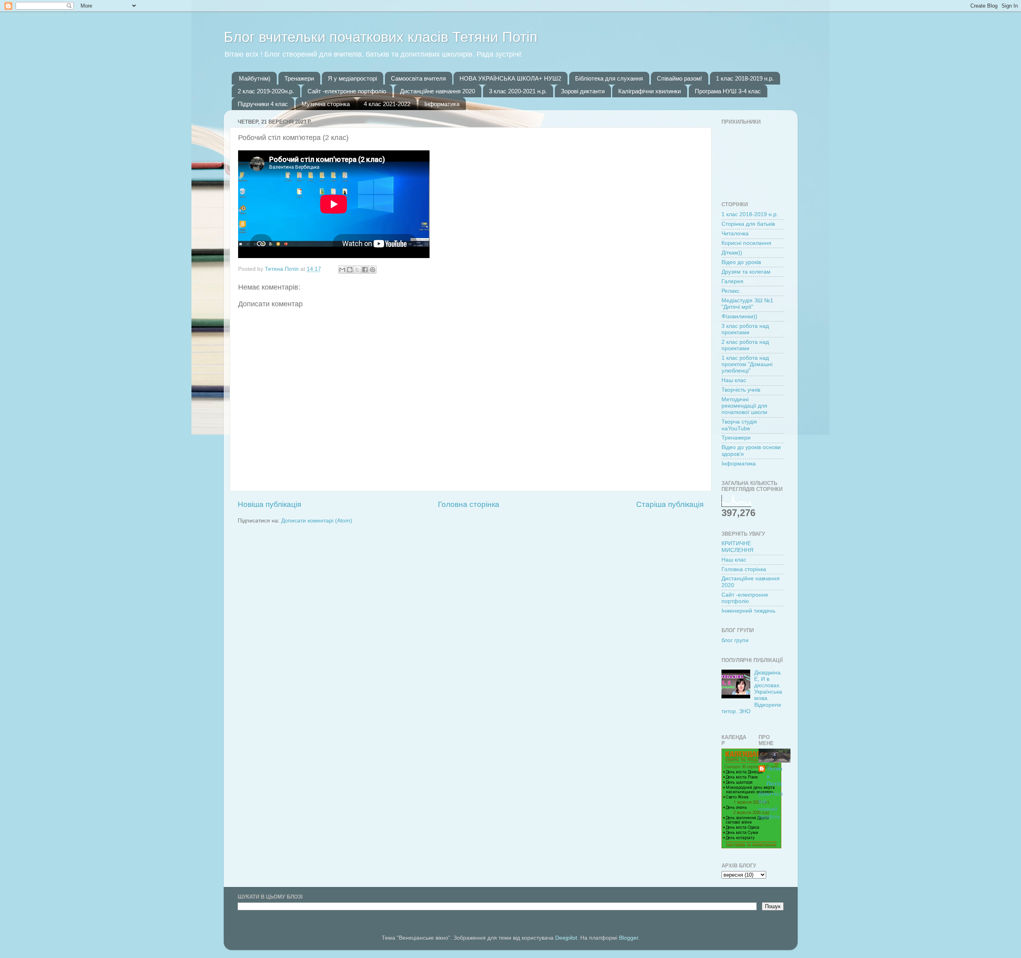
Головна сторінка (468, 504)
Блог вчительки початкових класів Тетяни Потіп (381, 37)
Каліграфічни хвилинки (649, 91)
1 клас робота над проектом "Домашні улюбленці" (747, 364)
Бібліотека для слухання (609, 78)
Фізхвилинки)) (739, 316)
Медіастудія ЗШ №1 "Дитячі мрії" (747, 304)
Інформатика (441, 104)
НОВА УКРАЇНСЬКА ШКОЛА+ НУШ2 (510, 78)
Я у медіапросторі (352, 78)
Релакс (730, 291)
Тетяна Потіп (774, 776)
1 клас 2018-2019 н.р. (745, 78)
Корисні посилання (746, 243)
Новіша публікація (269, 504)
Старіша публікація (670, 504)
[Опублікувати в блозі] (350, 270)
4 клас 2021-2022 (387, 104)
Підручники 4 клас (263, 104)
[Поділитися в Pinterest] (372, 270)
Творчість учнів (740, 390)
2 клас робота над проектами (745, 345)
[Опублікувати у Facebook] (365, 270)
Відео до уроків (741, 262)
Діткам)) (731, 253)
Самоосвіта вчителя (418, 78)
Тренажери (299, 78)
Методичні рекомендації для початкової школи (744, 405)
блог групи (735, 640)
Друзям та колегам (746, 272)
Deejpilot (566, 938)
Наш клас (733, 380)
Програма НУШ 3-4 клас (728, 91)
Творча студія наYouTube (739, 425)
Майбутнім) (254, 78)
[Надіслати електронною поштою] (342, 270)
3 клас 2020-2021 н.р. (518, 91)
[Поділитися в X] (357, 270)
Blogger (628, 938)
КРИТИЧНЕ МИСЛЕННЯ (737, 546)
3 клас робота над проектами (745, 329)
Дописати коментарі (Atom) (316, 521)
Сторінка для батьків (748, 224)
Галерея (732, 281)
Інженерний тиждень (748, 611)
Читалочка (735, 234)
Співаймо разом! (679, 78)
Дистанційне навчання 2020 (437, 91)
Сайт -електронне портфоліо (346, 91)
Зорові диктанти (583, 91)
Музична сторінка (326, 104)
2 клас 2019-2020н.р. (266, 91)
